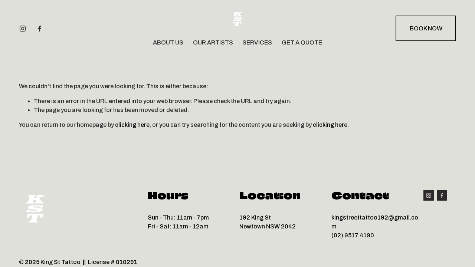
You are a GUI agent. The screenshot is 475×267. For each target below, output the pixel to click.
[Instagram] (22, 28)
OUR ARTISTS (213, 42)
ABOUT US (168, 42)
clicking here (132, 125)
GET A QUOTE (302, 42)
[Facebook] (39, 28)
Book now (426, 28)
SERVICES (257, 42)
